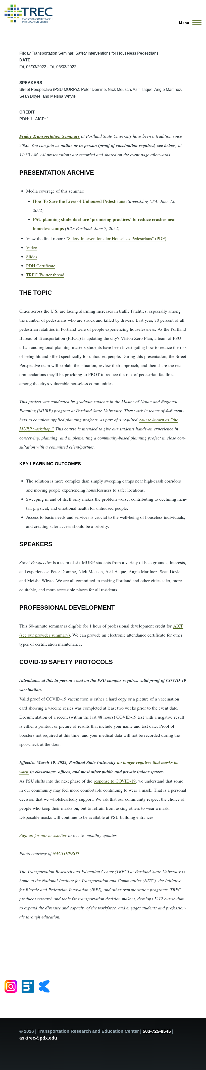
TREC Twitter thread (45, 275)
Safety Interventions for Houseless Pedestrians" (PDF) (117, 238)
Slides (31, 256)
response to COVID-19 (115, 781)
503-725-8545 (157, 1031)
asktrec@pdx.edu (38, 1038)
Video (31, 247)
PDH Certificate (40, 266)
